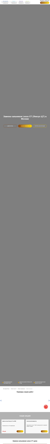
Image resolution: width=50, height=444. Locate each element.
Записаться (20, 431)
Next (46, 425)
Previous (4, 425)
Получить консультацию (45, 2)
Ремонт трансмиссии (21, 388)
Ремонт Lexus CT (13, 388)
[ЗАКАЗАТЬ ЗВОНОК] (46, 406)
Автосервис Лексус (6, 388)
